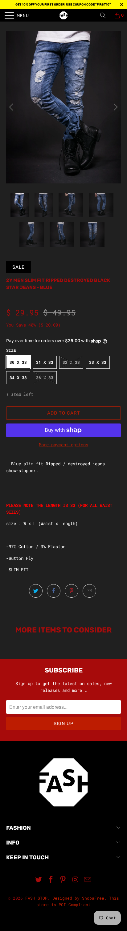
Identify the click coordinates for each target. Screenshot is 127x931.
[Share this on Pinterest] (71, 591)
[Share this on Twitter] (36, 591)
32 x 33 (71, 362)
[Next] (115, 107)
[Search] (105, 15)
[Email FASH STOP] (87, 879)
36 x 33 (44, 377)
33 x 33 (97, 362)
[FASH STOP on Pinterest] (63, 879)
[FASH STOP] (63, 15)
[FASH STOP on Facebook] (50, 879)
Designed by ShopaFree (78, 898)
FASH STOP (36, 898)
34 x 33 (18, 377)
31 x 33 (44, 362)
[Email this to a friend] (89, 591)
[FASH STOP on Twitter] (38, 879)
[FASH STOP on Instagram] (75, 879)
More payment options (63, 444)
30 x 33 (18, 362)
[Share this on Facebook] (53, 591)
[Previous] (12, 107)
